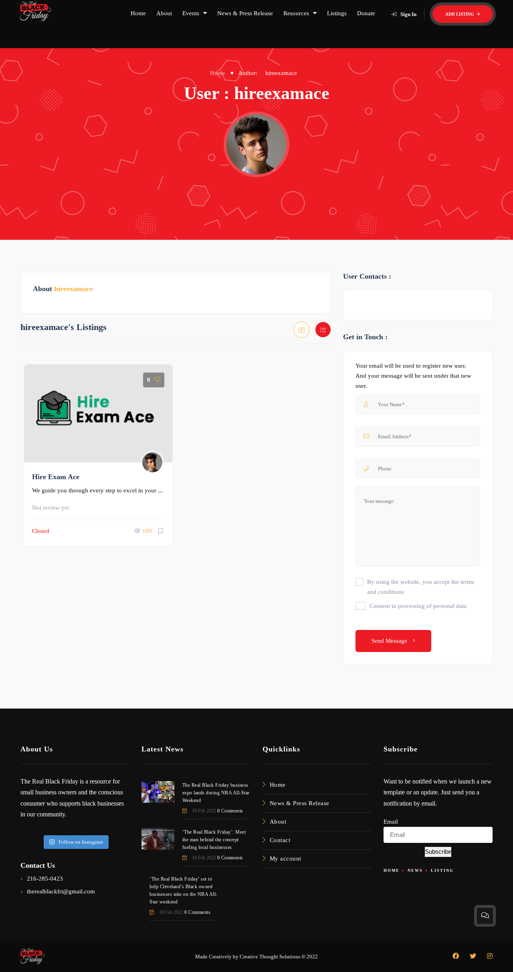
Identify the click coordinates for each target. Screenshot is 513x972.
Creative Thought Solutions (270, 957)
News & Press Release (245, 13)
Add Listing (460, 14)
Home (138, 13)
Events (190, 13)
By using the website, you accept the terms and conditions (420, 587)
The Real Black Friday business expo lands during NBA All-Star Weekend (216, 792)
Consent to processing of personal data (418, 606)
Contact (280, 840)
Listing (442, 870)
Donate (366, 13)
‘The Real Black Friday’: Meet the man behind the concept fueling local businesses (214, 839)
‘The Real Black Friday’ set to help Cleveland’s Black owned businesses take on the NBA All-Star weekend (183, 890)
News (415, 870)
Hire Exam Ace (55, 477)
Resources (296, 13)
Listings (337, 13)
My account (285, 858)
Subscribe (438, 851)
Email (391, 821)
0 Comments (230, 811)
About (164, 13)
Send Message (390, 641)
